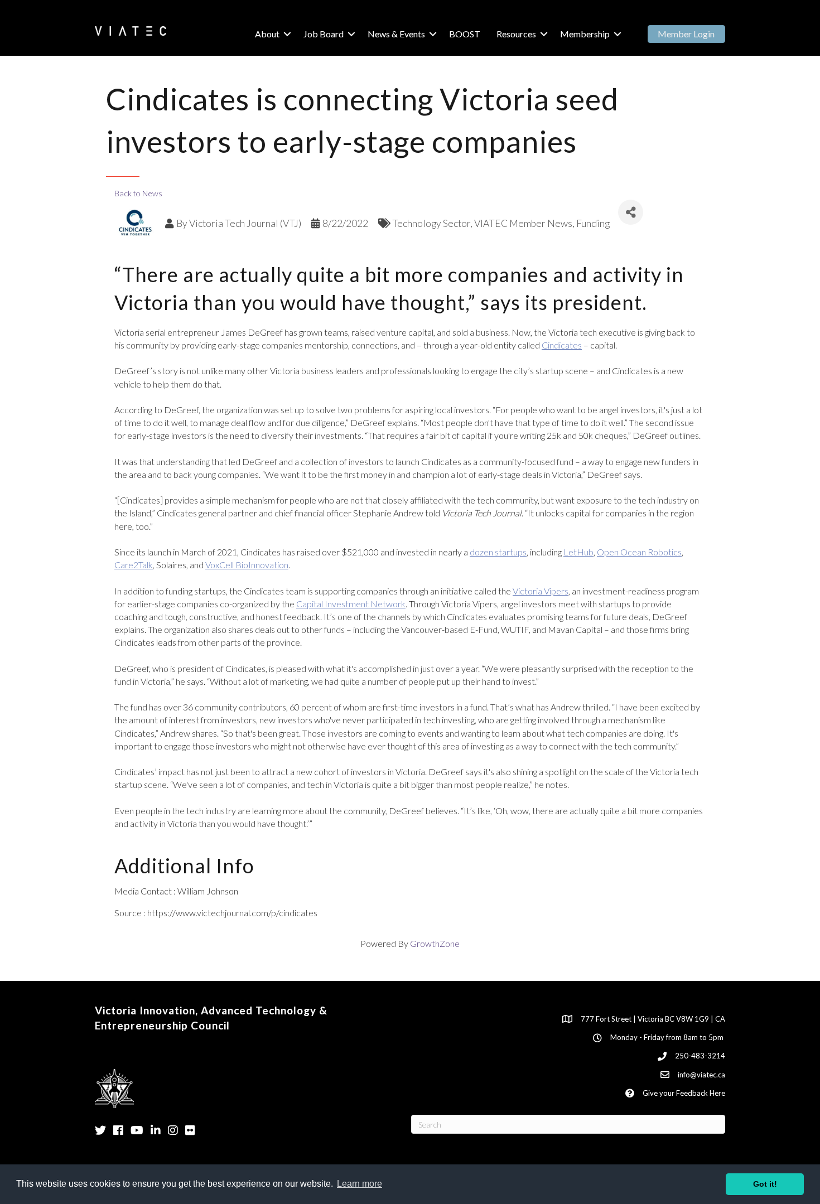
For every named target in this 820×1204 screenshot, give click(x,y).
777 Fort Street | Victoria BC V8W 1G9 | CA (653, 1018)
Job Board (323, 33)
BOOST (464, 33)
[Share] (630, 212)
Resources (516, 33)
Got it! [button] (765, 1183)
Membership (585, 33)
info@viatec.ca (701, 1074)
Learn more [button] (359, 1183)
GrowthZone (435, 943)
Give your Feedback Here (684, 1093)
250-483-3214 (700, 1055)
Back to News (138, 193)
